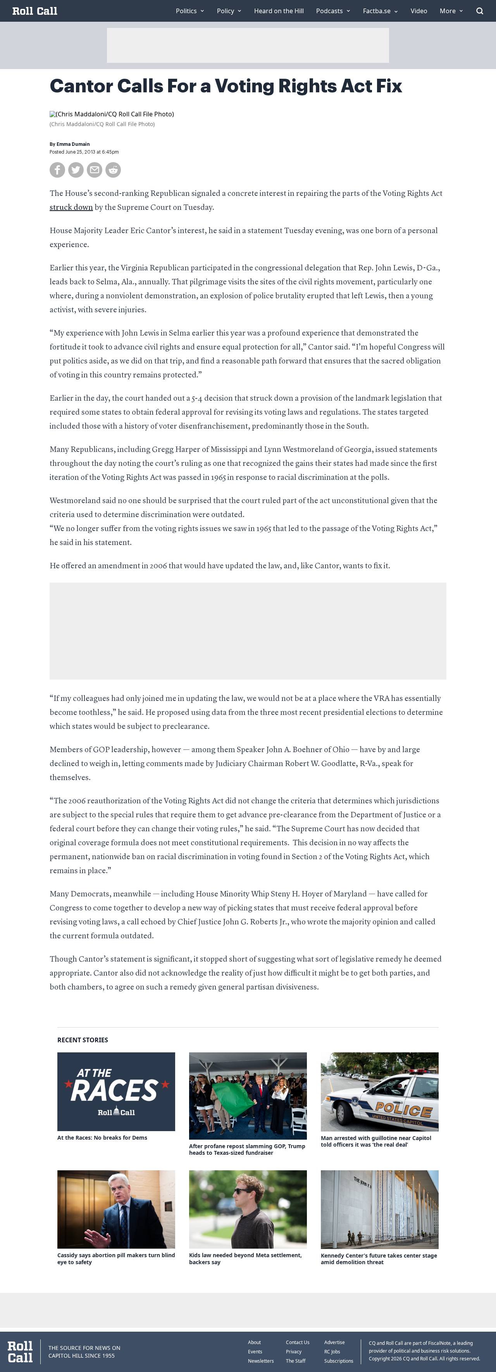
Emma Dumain (73, 144)
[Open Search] (480, 11)
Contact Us (298, 1342)
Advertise (334, 1342)
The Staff (295, 1361)
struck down (71, 208)
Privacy (293, 1351)
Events (255, 1351)
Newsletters (261, 1361)
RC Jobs (332, 1351)
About (254, 1342)
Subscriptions (338, 1361)
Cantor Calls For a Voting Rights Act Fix (226, 86)
